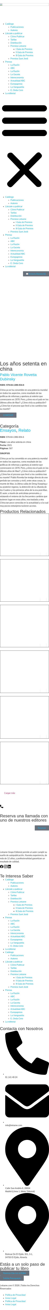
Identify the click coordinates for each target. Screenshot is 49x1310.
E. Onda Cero (16, 90)
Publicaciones (17, 27)
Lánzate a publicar (13, 33)
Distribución (16, 43)
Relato (24, 430)
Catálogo (9, 24)
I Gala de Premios (24, 49)
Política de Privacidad (15, 1295)
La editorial (10, 93)
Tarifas (13, 40)
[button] (24, 145)
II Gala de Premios (24, 52)
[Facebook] (1, 866)
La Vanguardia (17, 87)
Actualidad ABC (17, 81)
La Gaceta (15, 74)
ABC (12, 68)
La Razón (14, 65)
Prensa (8, 62)
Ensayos (8, 430)
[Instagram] (5, 866)
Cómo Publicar (17, 36)
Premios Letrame (18, 46)
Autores (14, 30)
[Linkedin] (9, 866)
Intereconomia (17, 77)
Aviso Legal (10, 1298)
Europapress (16, 84)
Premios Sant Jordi (19, 58)
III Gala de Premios (24, 55)
